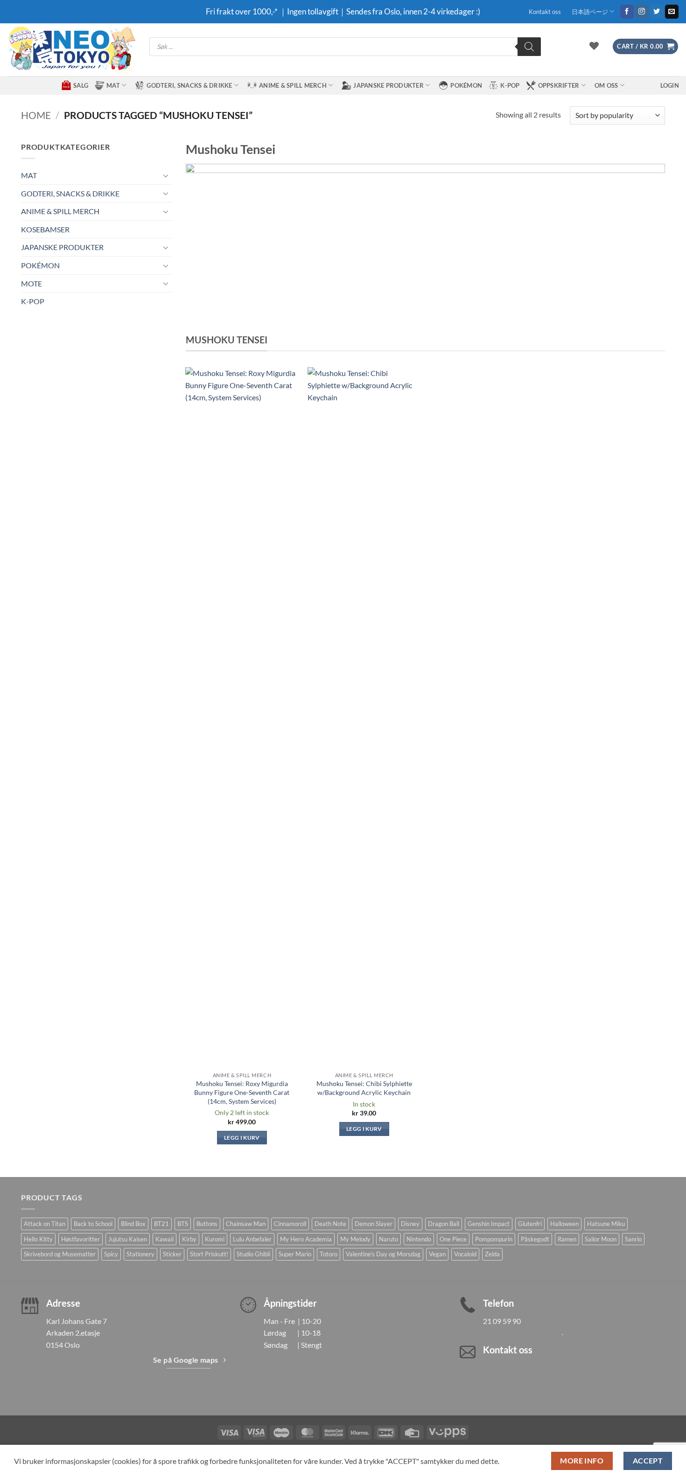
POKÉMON (466, 85)
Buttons (206, 1223)
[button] (645, 46)
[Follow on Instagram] (642, 12)
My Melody (355, 1239)
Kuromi (214, 1239)
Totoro (328, 1254)
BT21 (161, 1223)
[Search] (529, 46)
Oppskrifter (559, 85)
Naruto (388, 1239)
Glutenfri (530, 1223)
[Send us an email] (672, 12)
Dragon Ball (443, 1223)
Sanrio (633, 1239)
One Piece (453, 1239)
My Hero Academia (306, 1239)
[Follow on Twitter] (657, 12)
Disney (410, 1223)
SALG (80, 85)
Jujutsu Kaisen (127, 1239)
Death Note (330, 1223)
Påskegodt (535, 1239)
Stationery (140, 1254)
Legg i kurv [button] (242, 1138)
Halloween (564, 1223)
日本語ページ (590, 11)
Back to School (93, 1223)
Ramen (567, 1239)
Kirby (189, 1239)
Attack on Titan (44, 1223)
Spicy (111, 1254)
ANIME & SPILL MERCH (293, 85)
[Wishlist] (594, 45)
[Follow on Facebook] (627, 12)
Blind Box (133, 1223)
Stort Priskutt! (209, 1254)
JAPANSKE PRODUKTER (388, 85)
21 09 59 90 (502, 1321)
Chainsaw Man (246, 1223)
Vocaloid (465, 1254)
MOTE (31, 283)
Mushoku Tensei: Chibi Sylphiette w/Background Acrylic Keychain (364, 1088)
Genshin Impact (489, 1223)
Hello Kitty (38, 1239)
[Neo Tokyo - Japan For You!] (71, 50)
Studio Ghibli (253, 1254)
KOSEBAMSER (45, 229)
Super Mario (295, 1254)
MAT (113, 85)
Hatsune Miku (606, 1223)
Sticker (172, 1254)
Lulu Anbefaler (252, 1239)
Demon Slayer (373, 1223)
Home (36, 115)
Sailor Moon (600, 1239)
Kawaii (164, 1239)
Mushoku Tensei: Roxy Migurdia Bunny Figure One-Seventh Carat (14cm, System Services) (241, 1092)
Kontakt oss (545, 11)
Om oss (606, 85)
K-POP (509, 85)
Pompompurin (493, 1239)
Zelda (492, 1254)
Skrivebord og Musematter (60, 1254)
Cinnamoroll (290, 1223)
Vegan (437, 1254)
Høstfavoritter (80, 1239)
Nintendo (418, 1239)
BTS (182, 1223)
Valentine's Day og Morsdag (383, 1254)
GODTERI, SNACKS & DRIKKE (189, 85)
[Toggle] (166, 175)
